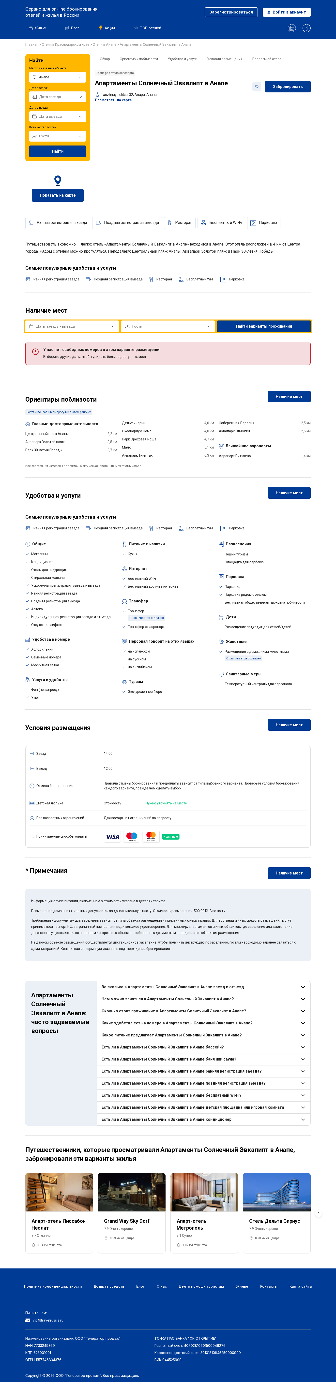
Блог (75, 28)
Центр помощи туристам (201, 1286)
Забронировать (288, 86)
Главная (32, 44)
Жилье (40, 28)
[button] (318, 1213)
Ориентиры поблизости (139, 59)
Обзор (105, 59)
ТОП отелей (150, 28)
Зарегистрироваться (231, 12)
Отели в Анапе (105, 44)
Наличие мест (289, 396)
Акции (110, 28)
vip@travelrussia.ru (48, 1320)
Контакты (268, 1286)
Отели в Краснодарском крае (66, 44)
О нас (162, 1286)
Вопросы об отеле (266, 59)
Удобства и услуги (182, 59)
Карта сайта (301, 1286)
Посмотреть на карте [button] (113, 100)
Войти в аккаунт (289, 12)
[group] (59, 1213)
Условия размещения (225, 59)
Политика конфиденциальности (53, 1286)
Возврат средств (109, 1286)
